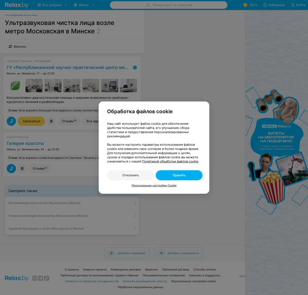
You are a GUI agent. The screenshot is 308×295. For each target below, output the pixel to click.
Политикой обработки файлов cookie (170, 161)
